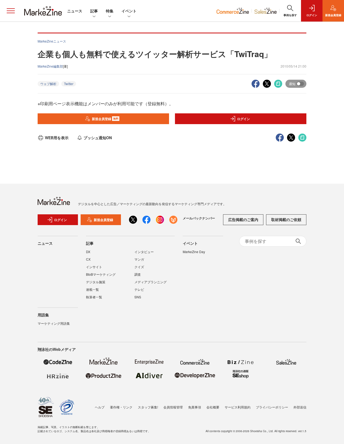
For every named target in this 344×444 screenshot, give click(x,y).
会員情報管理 (173, 407)
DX (88, 251)
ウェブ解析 (48, 83)
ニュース (74, 10)
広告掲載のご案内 (243, 219)
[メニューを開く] (11, 11)
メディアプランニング (150, 281)
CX (88, 259)
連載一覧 (92, 289)
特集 (109, 10)
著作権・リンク (121, 407)
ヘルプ (100, 407)
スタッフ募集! (148, 407)
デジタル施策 (95, 281)
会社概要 (212, 407)
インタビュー (144, 251)
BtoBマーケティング (101, 274)
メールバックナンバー (199, 218)
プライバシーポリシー (272, 407)
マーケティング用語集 (54, 323)
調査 (137, 274)
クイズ (139, 266)
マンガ (139, 259)
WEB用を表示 (57, 137)
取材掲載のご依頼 (286, 219)
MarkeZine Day (194, 251)
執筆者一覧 (94, 297)
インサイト (94, 266)
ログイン (243, 118)
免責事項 (194, 407)
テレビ (139, 289)
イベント (129, 10)
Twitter (68, 83)
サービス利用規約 (237, 407)
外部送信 (299, 407)
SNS (137, 297)
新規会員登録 (105, 118)
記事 (94, 10)
